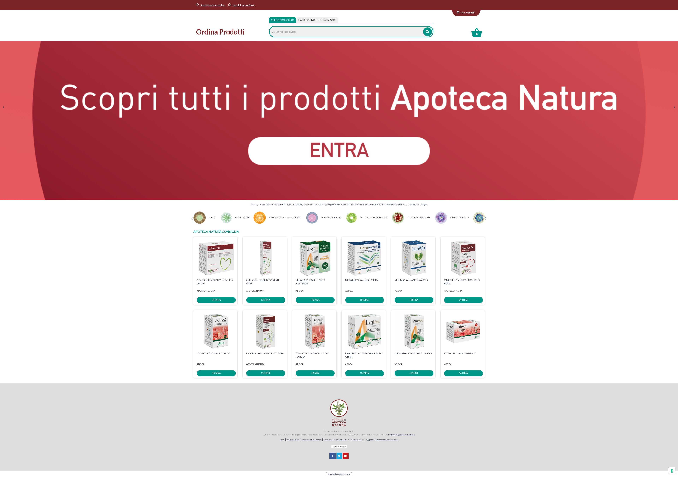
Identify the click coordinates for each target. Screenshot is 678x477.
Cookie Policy (357, 439)
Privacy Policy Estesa (312, 439)
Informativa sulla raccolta (339, 474)
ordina (216, 300)
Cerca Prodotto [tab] (282, 20)
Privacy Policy (293, 439)
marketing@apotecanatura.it (401, 434)
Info (282, 439)
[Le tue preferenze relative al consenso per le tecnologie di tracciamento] (671, 470)
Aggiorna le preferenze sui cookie (382, 439)
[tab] (317, 20)
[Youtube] (346, 456)
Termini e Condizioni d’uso (336, 439)
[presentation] (4, 107)
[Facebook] (332, 456)
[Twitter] (339, 456)
